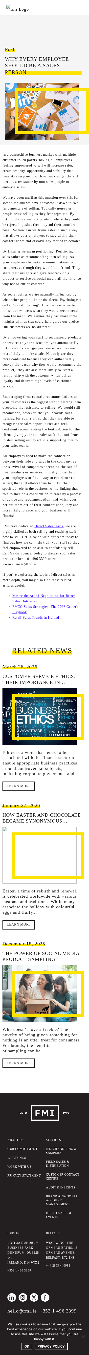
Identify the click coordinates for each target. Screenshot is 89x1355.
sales (68, 165)
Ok (26, 1346)
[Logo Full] (44, 1107)
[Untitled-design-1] (39, 993)
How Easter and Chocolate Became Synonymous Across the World (41, 820)
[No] (82, 1336)
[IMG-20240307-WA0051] (39, 855)
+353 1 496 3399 (58, 1310)
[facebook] (45, 1297)
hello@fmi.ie (22, 1310)
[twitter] (34, 1297)
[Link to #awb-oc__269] (12, 5)
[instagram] (23, 1297)
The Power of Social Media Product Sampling (40, 956)
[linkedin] (11, 1297)
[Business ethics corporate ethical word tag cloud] (39, 716)
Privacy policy (51, 1346)
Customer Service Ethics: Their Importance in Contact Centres (39, 682)
